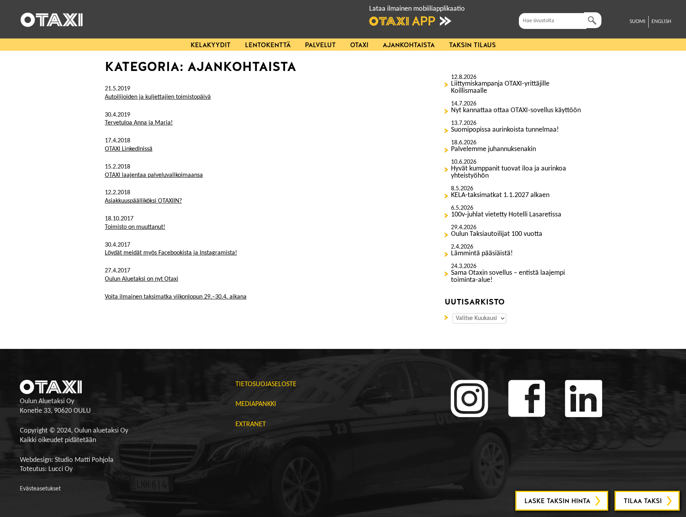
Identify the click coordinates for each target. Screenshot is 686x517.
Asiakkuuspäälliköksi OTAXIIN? (143, 201)
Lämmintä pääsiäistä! (482, 253)
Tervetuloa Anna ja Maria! (139, 123)
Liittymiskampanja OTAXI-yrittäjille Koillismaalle (500, 87)
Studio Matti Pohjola (84, 460)
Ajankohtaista (409, 45)
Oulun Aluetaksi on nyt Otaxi (141, 279)
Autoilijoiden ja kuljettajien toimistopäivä (158, 97)
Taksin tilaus (472, 45)
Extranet (250, 424)
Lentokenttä (268, 45)
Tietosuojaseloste (266, 384)
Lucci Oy (60, 469)
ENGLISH (661, 22)
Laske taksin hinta (557, 501)
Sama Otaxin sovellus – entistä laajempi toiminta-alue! (508, 277)
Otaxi (359, 45)
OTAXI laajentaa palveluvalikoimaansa (154, 175)
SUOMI (638, 22)
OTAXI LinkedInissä (128, 149)
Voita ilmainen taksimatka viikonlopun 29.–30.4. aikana (176, 297)
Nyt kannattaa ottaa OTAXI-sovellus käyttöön (516, 110)
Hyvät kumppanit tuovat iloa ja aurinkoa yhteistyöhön (508, 172)
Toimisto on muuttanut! (135, 227)
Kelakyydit (211, 45)
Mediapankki (255, 404)
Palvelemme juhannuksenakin (493, 149)
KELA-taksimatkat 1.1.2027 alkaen (500, 195)
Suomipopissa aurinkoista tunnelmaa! (505, 130)
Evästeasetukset (40, 489)
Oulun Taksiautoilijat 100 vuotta (496, 234)
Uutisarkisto (448, 317)
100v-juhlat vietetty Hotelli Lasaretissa (506, 214)
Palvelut (320, 45)
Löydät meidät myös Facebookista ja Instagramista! (171, 253)
